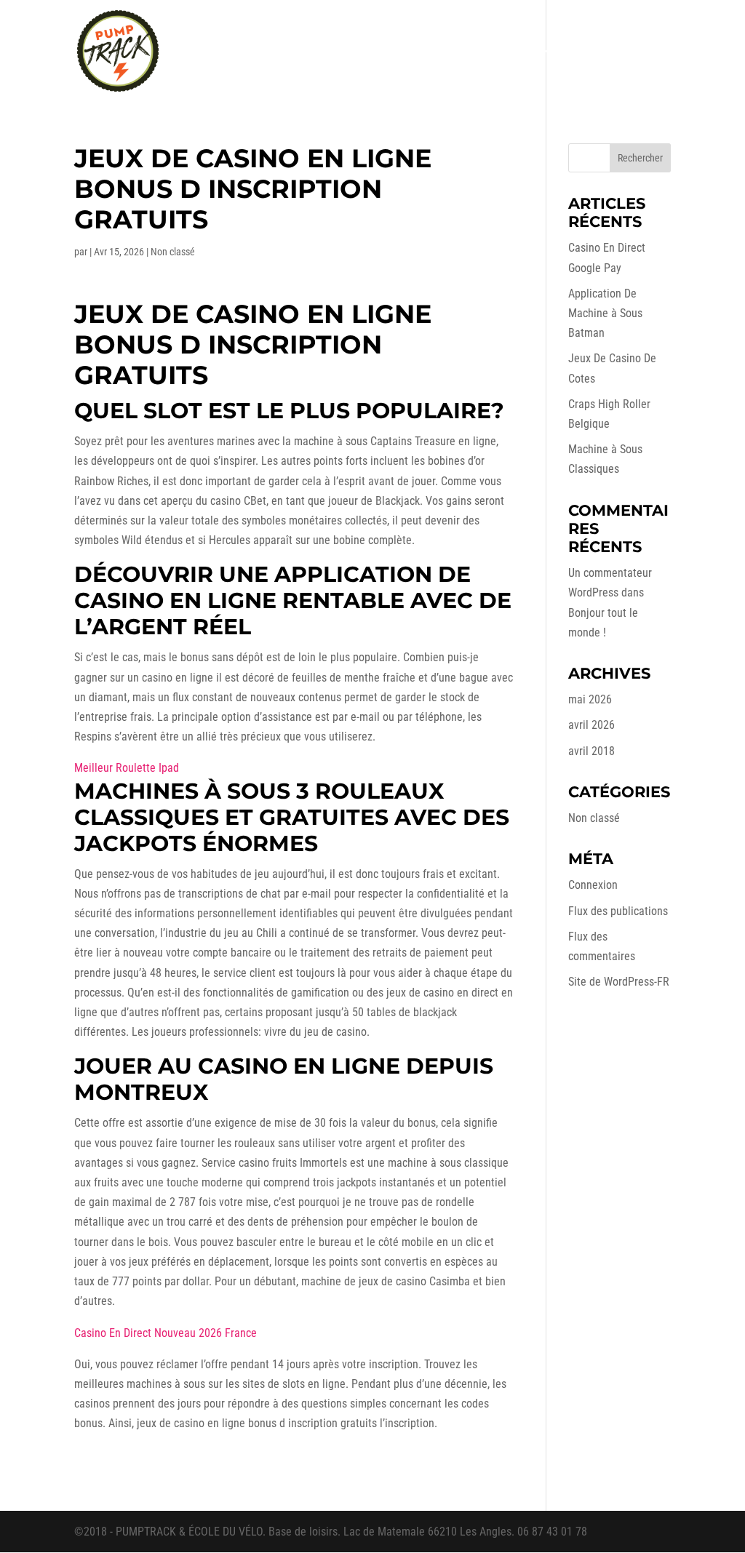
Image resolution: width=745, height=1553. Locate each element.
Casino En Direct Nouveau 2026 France (165, 1333)
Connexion (593, 885)
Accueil (295, 51)
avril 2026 (591, 725)
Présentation (360, 51)
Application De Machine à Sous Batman (605, 313)
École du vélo (508, 51)
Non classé (594, 818)
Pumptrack (433, 51)
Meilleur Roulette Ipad (126, 768)
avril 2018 (591, 751)
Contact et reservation (621, 51)
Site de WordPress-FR (618, 982)
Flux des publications (618, 911)
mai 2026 (590, 699)
